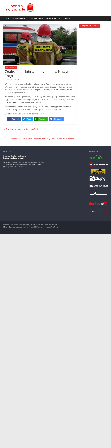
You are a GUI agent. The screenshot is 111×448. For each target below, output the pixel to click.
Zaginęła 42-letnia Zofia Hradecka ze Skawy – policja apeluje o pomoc (44, 138)
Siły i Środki (63, 18)
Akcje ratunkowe (36, 18)
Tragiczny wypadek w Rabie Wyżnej (20, 129)
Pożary (8, 18)
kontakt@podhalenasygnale (13, 158)
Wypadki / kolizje (20, 18)
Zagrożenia (51, 18)
